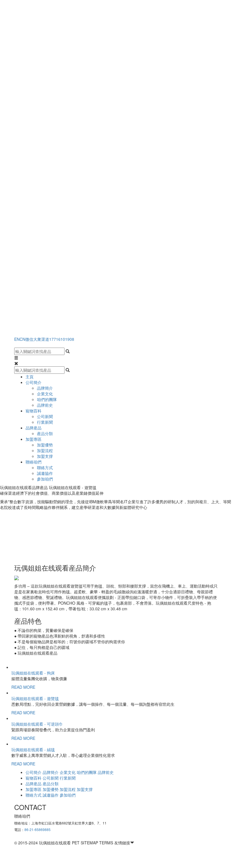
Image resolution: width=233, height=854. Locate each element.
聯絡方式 (45, 467)
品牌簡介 (45, 388)
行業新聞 (45, 422)
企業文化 (45, 393)
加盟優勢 (45, 445)
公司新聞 (45, 416)
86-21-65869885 (37, 829)
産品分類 (45, 433)
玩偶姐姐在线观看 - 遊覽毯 (35, 698)
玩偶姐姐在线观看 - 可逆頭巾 (37, 724)
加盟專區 (33, 439)
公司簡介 (33, 382)
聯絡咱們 (33, 462)
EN (17, 339)
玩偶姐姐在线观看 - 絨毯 (33, 749)
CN (22, 339)
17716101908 (61, 339)
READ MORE (23, 687)
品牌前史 (45, 405)
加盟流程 (45, 450)
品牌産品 (33, 428)
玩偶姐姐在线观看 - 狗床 (33, 673)
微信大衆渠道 (37, 339)
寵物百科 (33, 411)
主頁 (30, 376)
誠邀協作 (45, 473)
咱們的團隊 (47, 399)
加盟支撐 (45, 456)
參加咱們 (45, 479)
